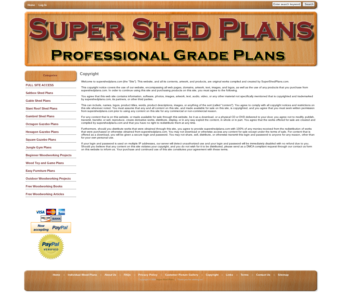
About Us (110, 274)
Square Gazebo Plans (41, 139)
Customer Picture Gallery (181, 274)
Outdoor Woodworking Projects (48, 178)
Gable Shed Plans (38, 100)
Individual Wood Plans (82, 274)
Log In (43, 4)
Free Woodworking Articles (45, 194)
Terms (245, 274)
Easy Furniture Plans (40, 170)
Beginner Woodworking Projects (49, 155)
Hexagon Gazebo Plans (42, 131)
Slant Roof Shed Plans (41, 108)
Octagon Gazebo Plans (42, 124)
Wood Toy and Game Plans (45, 163)
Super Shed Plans (165, 279)
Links (229, 274)
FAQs (127, 274)
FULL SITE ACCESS (40, 85)
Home (31, 4)
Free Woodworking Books (44, 186)
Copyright (212, 274)
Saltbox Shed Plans (39, 92)
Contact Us (263, 274)
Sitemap (283, 274)
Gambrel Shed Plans (40, 116)
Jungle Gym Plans (38, 147)
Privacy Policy (148, 274)
